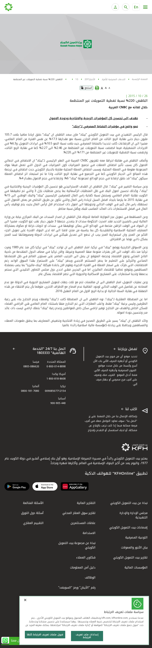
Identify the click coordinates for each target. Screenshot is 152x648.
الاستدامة (89, 533)
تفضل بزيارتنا (127, 349)
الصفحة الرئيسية (140, 79)
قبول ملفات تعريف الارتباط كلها (45, 634)
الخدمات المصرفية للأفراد (113, 79)
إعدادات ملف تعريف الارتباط (87, 636)
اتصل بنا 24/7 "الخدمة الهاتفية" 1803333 (49, 351)
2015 (87, 79)
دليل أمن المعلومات (82, 567)
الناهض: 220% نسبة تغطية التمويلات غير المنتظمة (37, 79)
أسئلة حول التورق (32, 513)
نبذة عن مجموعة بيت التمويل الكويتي (76, 545)
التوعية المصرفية (136, 537)
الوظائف (90, 577)
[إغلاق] (25, 600)
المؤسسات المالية (136, 567)
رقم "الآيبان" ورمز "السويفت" (76, 587)
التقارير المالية (86, 503)
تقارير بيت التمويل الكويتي (130, 557)
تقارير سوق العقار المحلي (78, 513)
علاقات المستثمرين (83, 523)
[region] (84, 620)
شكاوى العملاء (85, 557)
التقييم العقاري (33, 523)
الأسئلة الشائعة (33, 503)
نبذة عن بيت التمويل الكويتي (129, 503)
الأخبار (92, 79)
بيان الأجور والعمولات (134, 547)
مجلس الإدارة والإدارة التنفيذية (134, 515)
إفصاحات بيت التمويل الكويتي (128, 527)
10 (76, 79)
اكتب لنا (131, 409)
